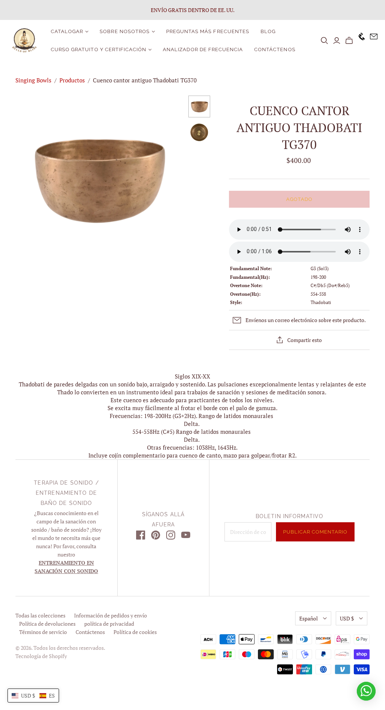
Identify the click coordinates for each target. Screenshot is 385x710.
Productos (72, 80)
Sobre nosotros (125, 31)
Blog (268, 31)
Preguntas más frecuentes (207, 31)
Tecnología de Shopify (41, 656)
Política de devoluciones (47, 623)
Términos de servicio (43, 632)
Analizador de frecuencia (203, 49)
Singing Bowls (33, 80)
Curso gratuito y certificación (98, 49)
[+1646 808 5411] (359, 40)
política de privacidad (109, 623)
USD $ (347, 618)
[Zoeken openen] (324, 40)
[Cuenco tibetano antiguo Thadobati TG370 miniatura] (199, 106)
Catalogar (67, 31)
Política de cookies (135, 632)
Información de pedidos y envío (110, 615)
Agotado (299, 199)
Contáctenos (274, 49)
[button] (33, 695)
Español (308, 618)
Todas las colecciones (40, 615)
